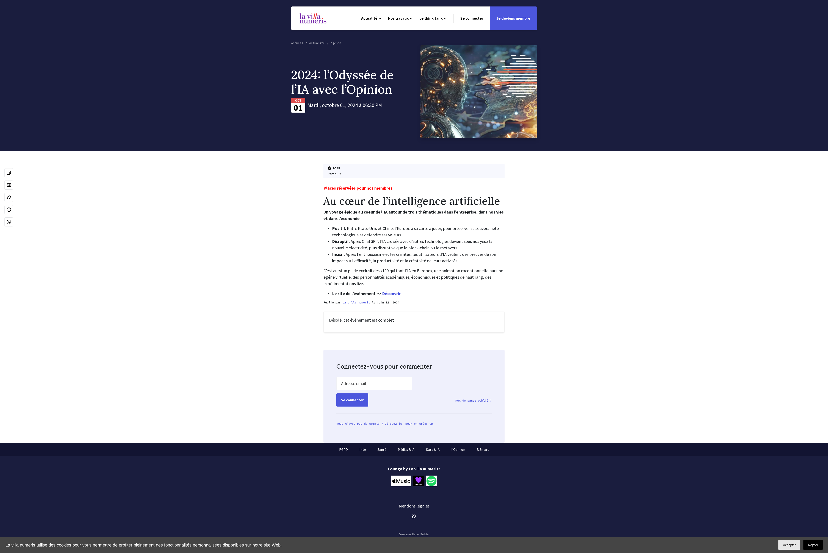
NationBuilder (421, 534)
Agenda (336, 43)
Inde (362, 449)
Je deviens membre (513, 18)
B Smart (483, 449)
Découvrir (391, 293)
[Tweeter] (8, 197)
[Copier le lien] (8, 172)
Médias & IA (406, 449)
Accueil (297, 43)
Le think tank (431, 18)
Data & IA (433, 449)
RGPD (343, 449)
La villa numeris (356, 302)
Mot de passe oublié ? (473, 400)
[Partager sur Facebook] (8, 209)
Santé (382, 449)
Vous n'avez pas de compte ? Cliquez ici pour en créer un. (385, 424)
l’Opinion (458, 449)
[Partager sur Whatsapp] (8, 221)
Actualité (369, 18)
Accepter (789, 545)
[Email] (8, 185)
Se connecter (471, 18)
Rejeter (813, 545)
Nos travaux (398, 18)
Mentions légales (414, 506)
